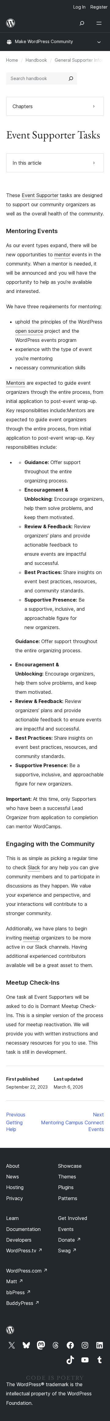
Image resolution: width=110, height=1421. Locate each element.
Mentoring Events (32, 231)
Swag (67, 1250)
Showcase (70, 1166)
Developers (18, 1240)
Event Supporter (40, 195)
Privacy (14, 1198)
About (13, 1166)
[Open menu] (100, 23)
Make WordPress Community (44, 41)
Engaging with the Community (50, 844)
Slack (34, 867)
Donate (69, 1240)
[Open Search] (81, 23)
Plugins (66, 1187)
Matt (14, 1281)
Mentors (15, 383)
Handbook (36, 60)
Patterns (67, 1198)
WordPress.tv (24, 1250)
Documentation (23, 1229)
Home (12, 60)
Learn (12, 1218)
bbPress (18, 1292)
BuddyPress (22, 1303)
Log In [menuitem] (79, 6)
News (12, 1177)
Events (66, 1229)
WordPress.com (27, 1271)
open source (29, 331)
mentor (62, 254)
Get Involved (72, 1218)
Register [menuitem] (99, 6)
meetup (31, 938)
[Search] (71, 78)
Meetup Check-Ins (33, 982)
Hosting (15, 1187)
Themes (67, 1177)
